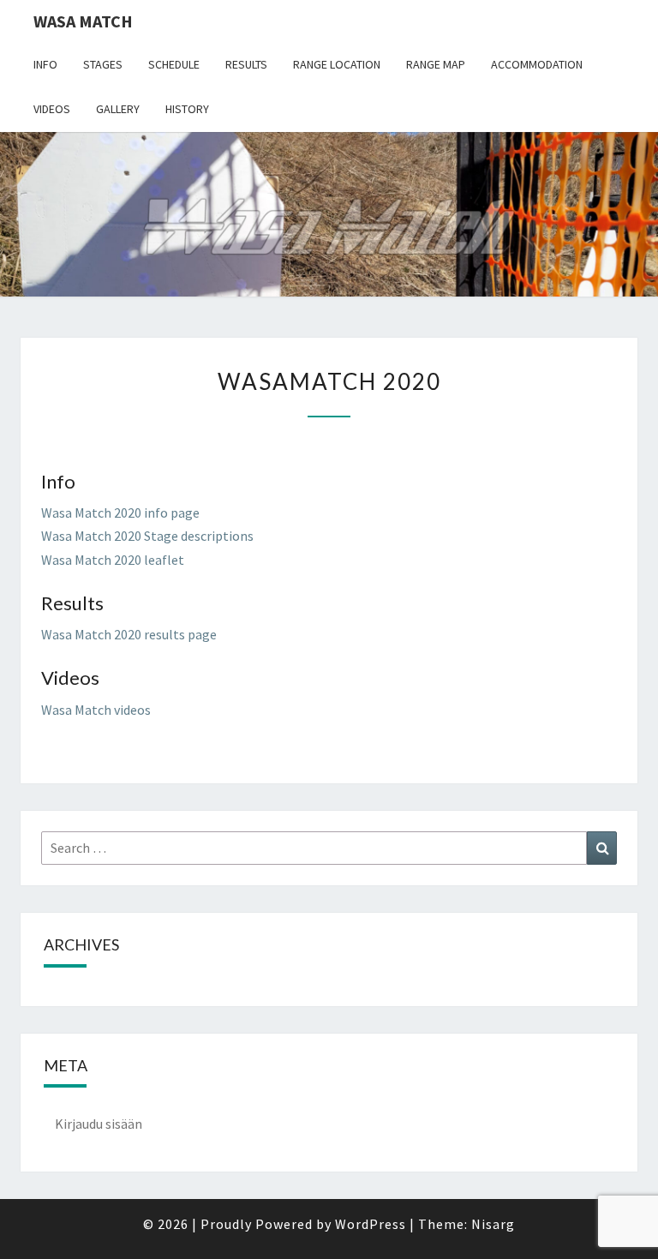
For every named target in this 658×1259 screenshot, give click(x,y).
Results (246, 64)
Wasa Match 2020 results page (129, 634)
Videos (51, 109)
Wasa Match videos (96, 709)
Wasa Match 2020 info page (120, 512)
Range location (336, 64)
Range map (435, 64)
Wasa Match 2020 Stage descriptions (147, 535)
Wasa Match (83, 21)
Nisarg (493, 1223)
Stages (103, 64)
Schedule (174, 64)
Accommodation (537, 64)
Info (45, 64)
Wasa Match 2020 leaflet (112, 559)
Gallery (118, 109)
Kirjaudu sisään (98, 1123)
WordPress (370, 1223)
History (187, 109)
